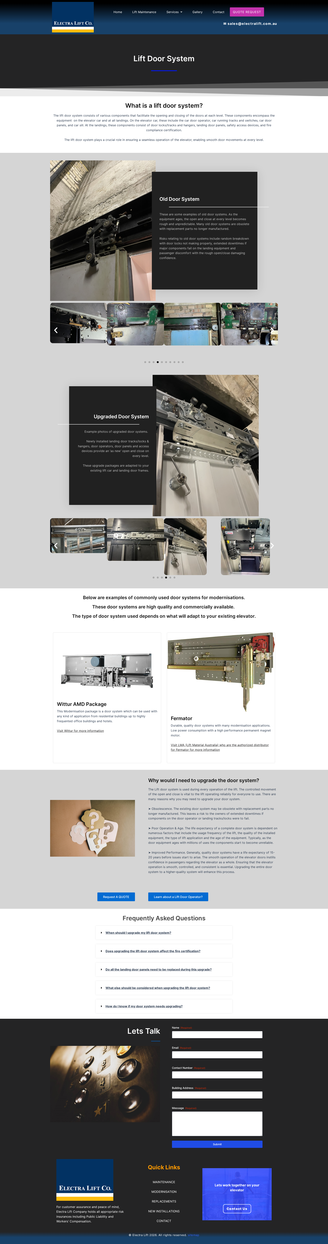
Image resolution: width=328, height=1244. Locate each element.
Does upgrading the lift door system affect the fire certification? (153, 951)
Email (181, 1047)
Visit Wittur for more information (80, 731)
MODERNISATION (164, 1192)
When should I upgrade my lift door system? (138, 933)
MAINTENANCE (164, 1182)
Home (118, 12)
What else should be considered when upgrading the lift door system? (158, 988)
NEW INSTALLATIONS (164, 1211)
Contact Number (188, 1067)
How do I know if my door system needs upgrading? (144, 1006)
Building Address (189, 1087)
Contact (218, 12)
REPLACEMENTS (164, 1201)
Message (184, 1108)
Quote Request (247, 12)
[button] (174, 12)
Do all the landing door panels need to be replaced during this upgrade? (159, 969)
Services (172, 12)
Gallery (197, 12)
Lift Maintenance (144, 12)
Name (182, 1027)
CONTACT (164, 1221)
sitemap (193, 1235)
